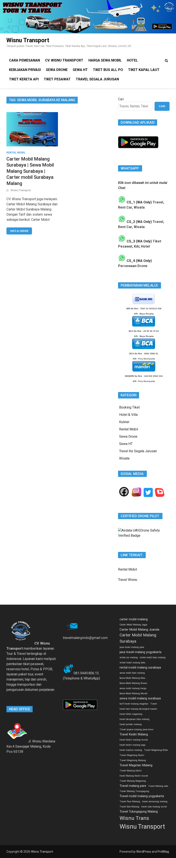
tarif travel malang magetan (134, 703)
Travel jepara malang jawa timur (136, 729)
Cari (121, 99)
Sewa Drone (57, 70)
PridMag (163, 851)
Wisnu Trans (134, 818)
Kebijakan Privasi (25, 70)
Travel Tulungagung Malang (139, 811)
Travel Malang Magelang (133, 781)
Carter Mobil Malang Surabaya (138, 638)
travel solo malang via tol (154, 806)
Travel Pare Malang (130, 801)
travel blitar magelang (131, 714)
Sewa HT (80, 70)
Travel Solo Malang (129, 806)
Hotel (132, 60)
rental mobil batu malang (152, 657)
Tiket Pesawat (57, 79)
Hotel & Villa (128, 415)
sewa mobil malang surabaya (140, 698)
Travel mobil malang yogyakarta (142, 796)
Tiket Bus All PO (108, 70)
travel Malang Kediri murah (134, 775)
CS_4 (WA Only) (139, 261)
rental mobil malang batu (132, 662)
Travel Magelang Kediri (132, 755)
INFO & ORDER (19, 231)
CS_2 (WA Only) (139, 222)
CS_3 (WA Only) (139, 241)
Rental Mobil (16, 152)
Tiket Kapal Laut (143, 70)
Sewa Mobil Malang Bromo (133, 683)
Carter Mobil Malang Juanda (139, 629)
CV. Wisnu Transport (64, 60)
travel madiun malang (131, 750)
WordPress (143, 851)
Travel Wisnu (127, 580)
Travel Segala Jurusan (97, 79)
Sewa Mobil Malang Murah (133, 693)
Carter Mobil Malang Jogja (133, 624)
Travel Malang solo (158, 786)
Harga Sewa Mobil (105, 60)
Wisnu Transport (27, 40)
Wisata (124, 458)
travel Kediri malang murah (134, 739)
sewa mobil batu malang (132, 673)
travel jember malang (131, 724)
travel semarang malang (154, 801)
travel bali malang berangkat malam (138, 709)
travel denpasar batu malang (134, 719)
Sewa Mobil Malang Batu (132, 678)
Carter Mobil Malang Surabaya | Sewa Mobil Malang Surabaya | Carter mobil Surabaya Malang (30, 171)
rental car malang (129, 657)
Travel (153, 703)
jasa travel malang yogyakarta (140, 652)
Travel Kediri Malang (134, 734)
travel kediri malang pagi (133, 745)
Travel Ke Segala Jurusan (138, 451)
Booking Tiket (129, 407)
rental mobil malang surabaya (140, 667)
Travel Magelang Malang (133, 760)
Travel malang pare (133, 786)
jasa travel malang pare (132, 647)
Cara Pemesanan (24, 60)
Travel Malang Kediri (131, 770)
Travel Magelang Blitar (156, 750)
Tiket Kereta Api (24, 79)
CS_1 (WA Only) (139, 202)
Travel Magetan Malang (136, 765)
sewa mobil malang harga (133, 688)
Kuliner (124, 422)
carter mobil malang (134, 619)
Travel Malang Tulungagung (134, 791)
